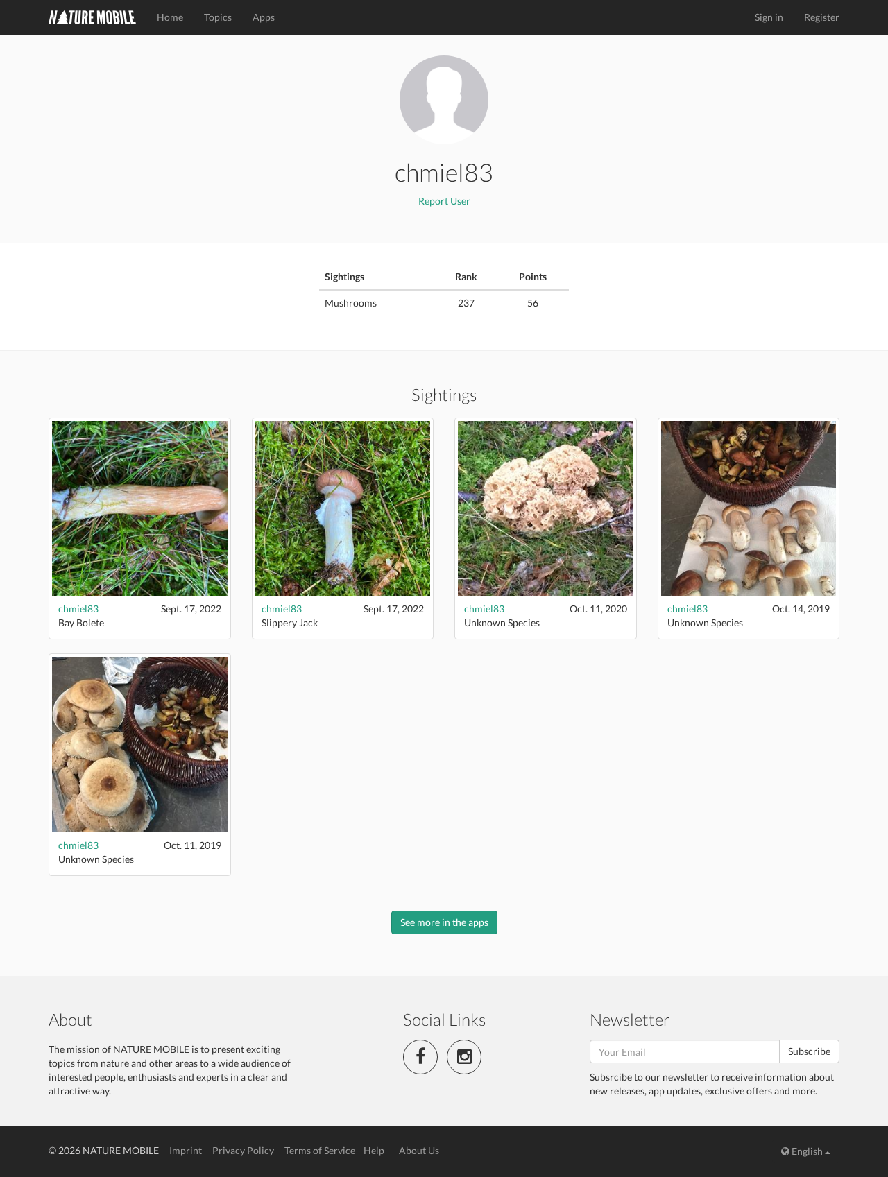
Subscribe (809, 1051)
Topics (218, 17)
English (807, 1151)
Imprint (185, 1150)
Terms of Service (319, 1150)
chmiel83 (78, 609)
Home (170, 17)
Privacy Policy (243, 1150)
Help (374, 1150)
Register (821, 17)
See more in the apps (444, 922)
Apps (264, 17)
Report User (444, 201)
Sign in (769, 17)
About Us (419, 1150)
